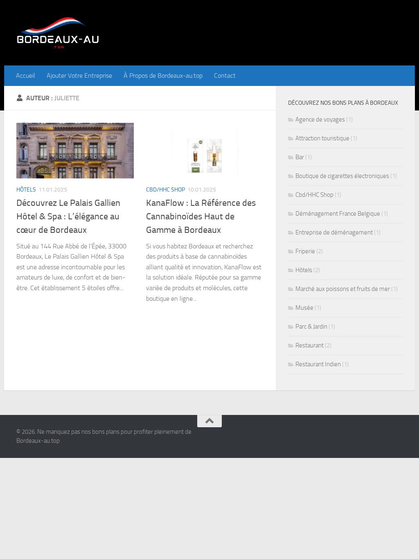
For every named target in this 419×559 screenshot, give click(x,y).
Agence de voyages (320, 119)
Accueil (25, 75)
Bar (299, 157)
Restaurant (309, 345)
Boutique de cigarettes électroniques (342, 176)
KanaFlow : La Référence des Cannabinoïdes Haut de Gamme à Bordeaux (201, 216)
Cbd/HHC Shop (165, 189)
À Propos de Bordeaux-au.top (163, 75)
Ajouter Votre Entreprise (79, 75)
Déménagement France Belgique (337, 213)
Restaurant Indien (318, 364)
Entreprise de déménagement (334, 232)
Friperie (305, 251)
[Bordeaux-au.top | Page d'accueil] (58, 32)
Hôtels (26, 189)
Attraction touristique (322, 138)
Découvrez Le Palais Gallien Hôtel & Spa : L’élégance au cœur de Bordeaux (68, 216)
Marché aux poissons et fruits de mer (342, 289)
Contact (225, 75)
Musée (304, 307)
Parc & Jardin (311, 326)
